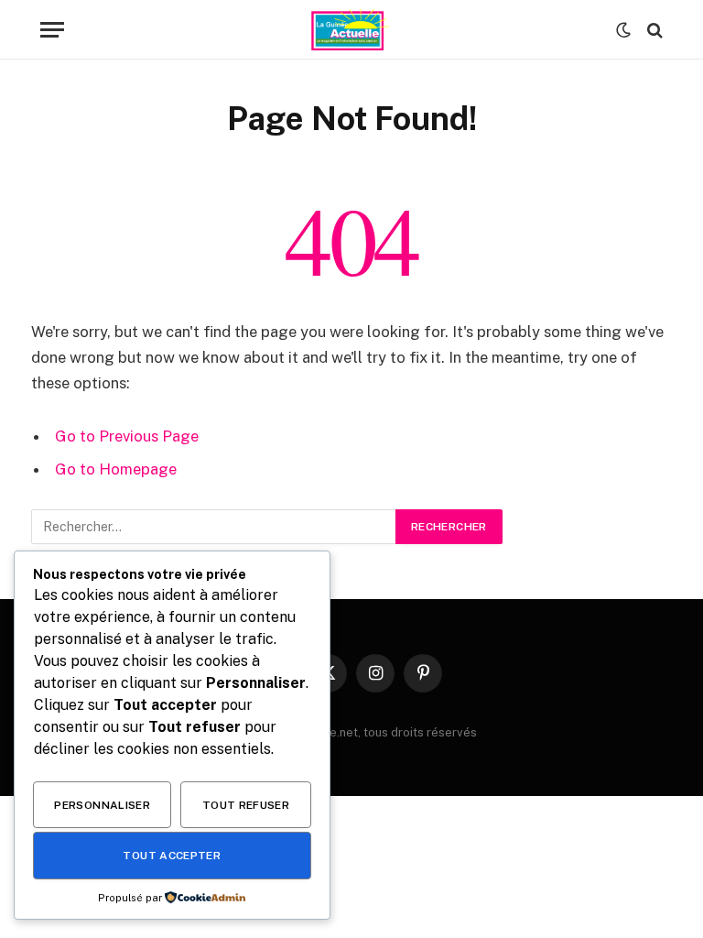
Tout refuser (245, 805)
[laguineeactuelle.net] (351, 30)
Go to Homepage (116, 469)
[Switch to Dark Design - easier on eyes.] (623, 30)
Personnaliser (102, 805)
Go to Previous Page (127, 436)
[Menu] (52, 29)
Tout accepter (172, 855)
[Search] (653, 29)
